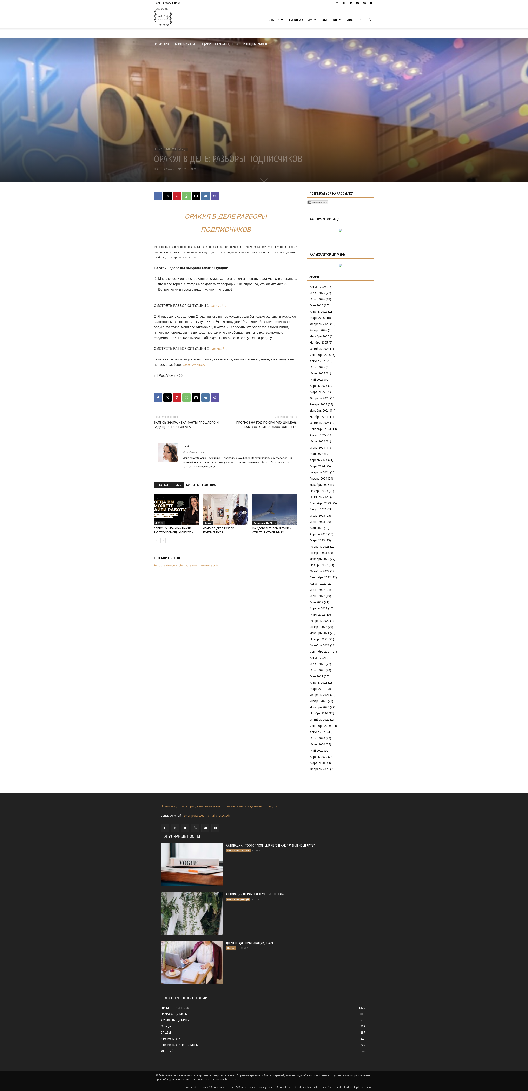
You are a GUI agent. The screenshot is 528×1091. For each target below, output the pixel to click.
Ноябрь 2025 (319, 342)
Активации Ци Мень (265, 523)
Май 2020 (316, 750)
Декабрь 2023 (319, 485)
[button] (369, 20)
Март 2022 (317, 614)
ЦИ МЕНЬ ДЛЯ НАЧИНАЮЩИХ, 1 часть (250, 943)
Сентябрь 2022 (320, 577)
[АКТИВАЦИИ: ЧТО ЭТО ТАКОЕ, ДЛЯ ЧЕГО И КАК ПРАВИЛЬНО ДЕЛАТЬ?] (192, 864)
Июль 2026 (317, 293)
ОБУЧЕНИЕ (330, 20)
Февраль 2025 (319, 398)
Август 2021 (318, 658)
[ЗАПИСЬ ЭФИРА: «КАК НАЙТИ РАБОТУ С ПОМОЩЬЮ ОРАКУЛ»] (176, 509)
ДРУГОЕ (159, 523)
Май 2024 (316, 454)
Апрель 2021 (318, 682)
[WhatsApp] (186, 196)
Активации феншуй (238, 899)
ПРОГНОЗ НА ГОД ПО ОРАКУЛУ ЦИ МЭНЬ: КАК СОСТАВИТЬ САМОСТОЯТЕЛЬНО (266, 425)
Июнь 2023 (317, 522)
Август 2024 (318, 435)
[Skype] (357, 3)
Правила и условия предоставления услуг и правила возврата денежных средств (219, 806)
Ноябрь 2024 (319, 417)
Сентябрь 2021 (320, 651)
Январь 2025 (318, 404)
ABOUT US (354, 20)
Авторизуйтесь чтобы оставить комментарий (186, 565)
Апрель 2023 (318, 534)
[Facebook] (337, 3)
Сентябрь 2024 (320, 429)
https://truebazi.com (194, 452)
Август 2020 (318, 732)
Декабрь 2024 (319, 410)
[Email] (196, 196)
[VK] (205, 196)
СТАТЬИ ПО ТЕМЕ (168, 485)
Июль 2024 (317, 441)
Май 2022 (316, 602)
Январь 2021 (318, 701)
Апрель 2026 (318, 311)
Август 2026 (318, 287)
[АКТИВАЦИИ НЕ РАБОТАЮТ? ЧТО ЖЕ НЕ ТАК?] (192, 913)
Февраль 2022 (319, 621)
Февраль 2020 (319, 769)
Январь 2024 (318, 478)
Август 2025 (318, 361)
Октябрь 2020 (319, 719)
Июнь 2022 (317, 596)
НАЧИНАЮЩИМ (300, 20)
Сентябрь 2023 (320, 503)
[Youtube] (371, 3)
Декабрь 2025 (319, 336)
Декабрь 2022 (319, 559)
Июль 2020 (317, 738)
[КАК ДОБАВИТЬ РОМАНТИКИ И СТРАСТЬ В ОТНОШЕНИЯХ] (274, 509)
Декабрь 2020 (319, 707)
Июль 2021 (317, 664)
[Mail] (351, 3)
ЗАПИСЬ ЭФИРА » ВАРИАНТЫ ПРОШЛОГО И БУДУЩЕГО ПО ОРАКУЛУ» (186, 425)
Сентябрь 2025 (320, 355)
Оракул (206, 44)
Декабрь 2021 (319, 633)
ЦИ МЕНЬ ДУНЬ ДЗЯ (186, 44)
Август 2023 (318, 509)
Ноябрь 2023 (319, 491)
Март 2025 (317, 392)
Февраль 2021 (319, 695)
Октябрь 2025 (319, 349)
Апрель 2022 (318, 608)
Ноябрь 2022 (319, 565)
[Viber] (215, 196)
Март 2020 (317, 763)
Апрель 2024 (318, 460)
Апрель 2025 (318, 386)
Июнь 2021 (317, 670)
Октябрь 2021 (319, 645)
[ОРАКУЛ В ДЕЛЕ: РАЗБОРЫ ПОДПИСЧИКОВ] (225, 509)
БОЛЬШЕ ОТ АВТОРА (201, 485)
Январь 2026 (318, 330)
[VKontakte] (364, 3)
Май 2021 (316, 676)
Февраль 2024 (319, 472)
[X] (167, 196)
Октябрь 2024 (319, 423)
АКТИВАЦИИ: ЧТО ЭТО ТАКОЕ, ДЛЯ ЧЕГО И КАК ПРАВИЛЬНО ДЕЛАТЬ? (270, 845)
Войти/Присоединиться (167, 2)
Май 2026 (316, 305)
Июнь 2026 (317, 299)
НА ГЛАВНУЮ (162, 44)
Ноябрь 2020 (319, 713)
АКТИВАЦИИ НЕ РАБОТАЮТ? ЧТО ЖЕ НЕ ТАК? (255, 894)
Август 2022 (318, 583)
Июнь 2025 (317, 373)
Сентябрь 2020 (320, 726)
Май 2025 (316, 379)
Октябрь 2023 (319, 497)
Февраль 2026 (319, 324)
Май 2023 (316, 528)
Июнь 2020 (317, 744)
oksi (156, 168)
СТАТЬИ (274, 20)
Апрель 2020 (318, 757)
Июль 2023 (317, 515)
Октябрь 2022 (319, 571)
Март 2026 (317, 318)
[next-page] (163, 540)
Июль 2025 (317, 367)
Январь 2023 (318, 553)
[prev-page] (156, 540)
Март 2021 (317, 689)
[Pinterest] (177, 196)
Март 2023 (317, 540)
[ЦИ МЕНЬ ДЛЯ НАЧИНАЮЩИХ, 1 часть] (192, 962)
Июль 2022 (317, 590)
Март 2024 (317, 466)
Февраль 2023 (319, 546)
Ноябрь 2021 (319, 639)
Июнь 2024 (317, 447)
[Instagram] (344, 3)
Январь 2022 (318, 627)
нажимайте (218, 305)
